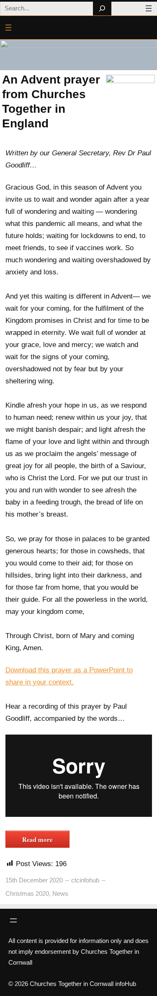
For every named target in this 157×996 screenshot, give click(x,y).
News (60, 893)
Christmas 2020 (27, 893)
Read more (37, 839)
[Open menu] (148, 8)
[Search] (102, 8)
